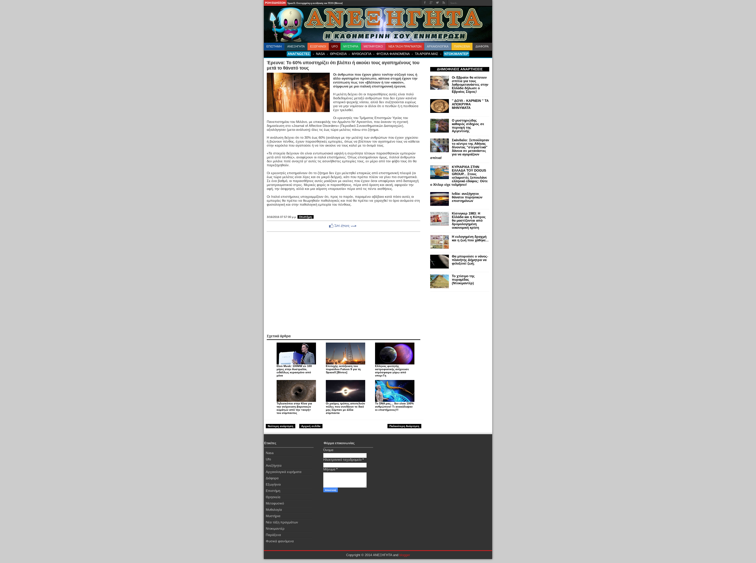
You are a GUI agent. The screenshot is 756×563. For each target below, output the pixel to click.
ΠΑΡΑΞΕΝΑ (462, 46)
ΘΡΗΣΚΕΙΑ (338, 54)
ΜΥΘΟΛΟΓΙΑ (361, 54)
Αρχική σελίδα (311, 426)
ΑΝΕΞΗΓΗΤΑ (296, 46)
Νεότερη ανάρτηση (280, 426)
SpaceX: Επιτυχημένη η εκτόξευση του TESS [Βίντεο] (315, 3)
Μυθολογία (274, 510)
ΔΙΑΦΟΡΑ (482, 46)
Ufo (268, 459)
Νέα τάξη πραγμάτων (282, 522)
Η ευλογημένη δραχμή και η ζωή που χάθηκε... (470, 238)
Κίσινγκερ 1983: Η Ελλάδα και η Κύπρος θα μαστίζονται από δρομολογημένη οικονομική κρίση (469, 220)
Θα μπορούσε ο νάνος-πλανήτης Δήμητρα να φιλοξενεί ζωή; (470, 260)
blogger (404, 555)
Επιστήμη (305, 217)
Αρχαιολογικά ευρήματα (283, 472)
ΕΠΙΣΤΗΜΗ (274, 46)
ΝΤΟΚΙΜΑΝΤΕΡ (456, 54)
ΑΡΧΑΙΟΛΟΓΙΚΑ (437, 46)
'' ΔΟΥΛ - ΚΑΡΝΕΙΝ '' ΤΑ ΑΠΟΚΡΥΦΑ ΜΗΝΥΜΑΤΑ (470, 104)
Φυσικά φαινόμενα (280, 541)
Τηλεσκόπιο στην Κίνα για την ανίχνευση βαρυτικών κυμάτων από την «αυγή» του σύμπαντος (294, 408)
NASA (320, 54)
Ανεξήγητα (274, 465)
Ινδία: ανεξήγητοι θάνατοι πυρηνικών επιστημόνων (467, 197)
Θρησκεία (273, 497)
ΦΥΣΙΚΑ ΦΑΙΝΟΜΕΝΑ (393, 54)
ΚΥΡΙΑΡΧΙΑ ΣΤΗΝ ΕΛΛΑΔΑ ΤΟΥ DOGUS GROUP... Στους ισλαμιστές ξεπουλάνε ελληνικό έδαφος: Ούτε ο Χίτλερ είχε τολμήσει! (459, 176)
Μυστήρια (273, 516)
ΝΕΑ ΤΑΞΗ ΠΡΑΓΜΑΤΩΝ (405, 46)
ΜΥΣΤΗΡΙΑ (350, 46)
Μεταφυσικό (275, 503)
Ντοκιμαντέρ (275, 528)
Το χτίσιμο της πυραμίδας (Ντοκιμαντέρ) (463, 279)
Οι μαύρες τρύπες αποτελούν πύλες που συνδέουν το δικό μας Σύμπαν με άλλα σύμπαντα (345, 408)
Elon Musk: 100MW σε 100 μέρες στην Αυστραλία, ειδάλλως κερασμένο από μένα (294, 370)
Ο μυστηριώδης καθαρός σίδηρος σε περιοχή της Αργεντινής (468, 126)
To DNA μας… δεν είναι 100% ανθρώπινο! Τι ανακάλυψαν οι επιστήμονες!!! (394, 406)
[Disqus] (343, 283)
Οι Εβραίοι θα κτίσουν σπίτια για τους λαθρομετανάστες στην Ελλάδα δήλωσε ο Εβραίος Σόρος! (470, 85)
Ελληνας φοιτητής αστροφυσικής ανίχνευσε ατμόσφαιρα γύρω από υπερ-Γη (392, 370)
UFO (335, 46)
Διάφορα (272, 478)
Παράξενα (273, 535)
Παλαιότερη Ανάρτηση (404, 426)
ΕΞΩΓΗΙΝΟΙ (318, 46)
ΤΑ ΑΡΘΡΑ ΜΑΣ (426, 54)
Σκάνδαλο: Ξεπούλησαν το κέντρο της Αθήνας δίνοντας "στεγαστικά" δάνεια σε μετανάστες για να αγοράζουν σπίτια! (459, 149)
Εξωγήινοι (273, 484)
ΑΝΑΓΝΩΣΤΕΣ (299, 54)
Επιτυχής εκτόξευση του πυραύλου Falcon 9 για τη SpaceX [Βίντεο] (343, 369)
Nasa (269, 453)
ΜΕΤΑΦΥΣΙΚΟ (373, 46)
